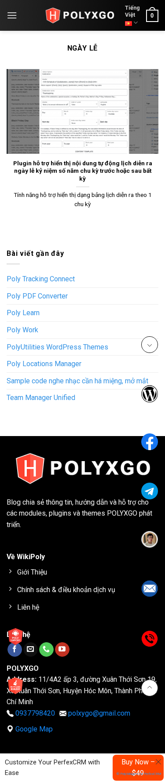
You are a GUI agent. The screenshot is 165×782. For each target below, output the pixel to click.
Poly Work (22, 330)
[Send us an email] (30, 649)
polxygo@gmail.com (99, 713)
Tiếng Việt (132, 11)
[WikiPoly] (79, 15)
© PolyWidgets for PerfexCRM (139, 774)
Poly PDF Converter (37, 296)
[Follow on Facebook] (14, 649)
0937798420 (35, 713)
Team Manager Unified (41, 397)
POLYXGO (122, 513)
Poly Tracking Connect (41, 279)
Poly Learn (23, 313)
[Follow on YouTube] (62, 649)
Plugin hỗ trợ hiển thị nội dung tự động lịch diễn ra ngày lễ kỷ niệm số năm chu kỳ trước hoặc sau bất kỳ (82, 171)
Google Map (34, 729)
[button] (12, 15)
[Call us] (46, 649)
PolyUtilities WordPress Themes (57, 347)
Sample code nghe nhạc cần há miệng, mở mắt (77, 381)
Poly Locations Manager (44, 364)
